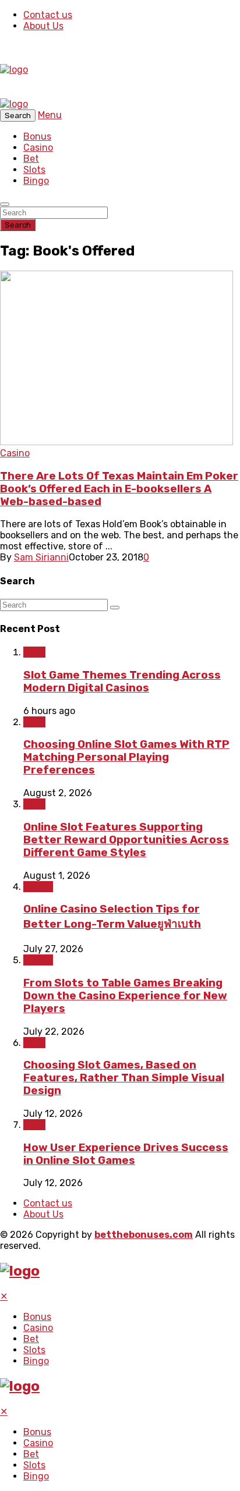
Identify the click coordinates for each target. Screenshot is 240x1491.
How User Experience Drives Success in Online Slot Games (125, 1154)
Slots (34, 169)
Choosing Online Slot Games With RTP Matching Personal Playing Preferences (126, 757)
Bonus (37, 136)
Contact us (47, 14)
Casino (38, 147)
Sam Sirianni (41, 557)
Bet (31, 158)
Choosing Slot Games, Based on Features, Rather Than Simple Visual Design (123, 1078)
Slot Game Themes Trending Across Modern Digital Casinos (122, 681)
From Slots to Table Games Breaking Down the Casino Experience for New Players (125, 996)
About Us (43, 25)
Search (18, 225)
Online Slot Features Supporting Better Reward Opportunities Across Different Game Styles (126, 840)
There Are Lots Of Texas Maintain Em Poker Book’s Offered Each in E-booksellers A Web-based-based (119, 489)
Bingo (36, 180)
